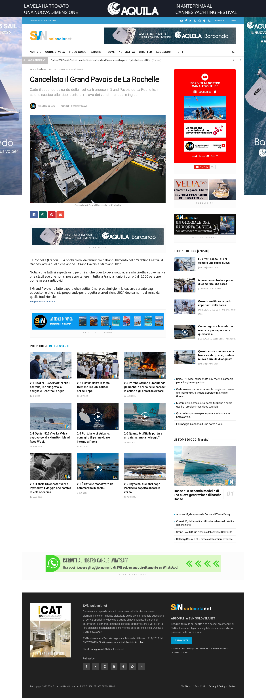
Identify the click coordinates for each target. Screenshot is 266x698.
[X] (190, 20)
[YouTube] (181, 20)
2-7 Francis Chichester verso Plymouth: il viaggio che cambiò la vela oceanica (50, 488)
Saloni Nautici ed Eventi (71, 69)
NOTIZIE (35, 51)
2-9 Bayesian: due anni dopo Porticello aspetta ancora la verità (142, 488)
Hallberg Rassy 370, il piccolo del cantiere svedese (204, 539)
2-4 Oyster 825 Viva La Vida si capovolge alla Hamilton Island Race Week (49, 437)
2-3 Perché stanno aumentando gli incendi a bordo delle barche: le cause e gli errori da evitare (144, 387)
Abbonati (181, 640)
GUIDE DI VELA (55, 51)
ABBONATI (220, 20)
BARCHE (96, 51)
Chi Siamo (186, 686)
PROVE (110, 51)
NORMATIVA (127, 51)
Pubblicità (200, 686)
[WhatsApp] (195, 20)
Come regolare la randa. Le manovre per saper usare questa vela (215, 330)
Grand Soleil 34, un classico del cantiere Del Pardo (204, 532)
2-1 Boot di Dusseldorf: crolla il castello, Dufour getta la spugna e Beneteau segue (50, 387)
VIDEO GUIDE (77, 51)
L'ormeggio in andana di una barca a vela (199, 424)
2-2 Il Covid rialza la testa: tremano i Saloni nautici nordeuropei (93, 387)
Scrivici (232, 686)
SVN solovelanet (38, 69)
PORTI (180, 51)
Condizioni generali (94, 649)
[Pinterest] (204, 20)
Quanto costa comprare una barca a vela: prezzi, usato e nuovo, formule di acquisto (216, 355)
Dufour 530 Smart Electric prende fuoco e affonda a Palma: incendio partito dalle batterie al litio (100, 60)
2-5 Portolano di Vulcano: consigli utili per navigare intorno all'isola (93, 437)
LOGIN (233, 20)
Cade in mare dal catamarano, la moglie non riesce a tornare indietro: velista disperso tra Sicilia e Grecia (205, 393)
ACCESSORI (164, 51)
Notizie (52, 69)
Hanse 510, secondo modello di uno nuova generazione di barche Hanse (197, 495)
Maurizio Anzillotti (134, 642)
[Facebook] (186, 20)
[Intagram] (200, 20)
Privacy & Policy (217, 686)
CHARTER (145, 51)
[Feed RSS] (209, 20)
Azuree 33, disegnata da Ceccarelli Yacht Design (203, 514)
